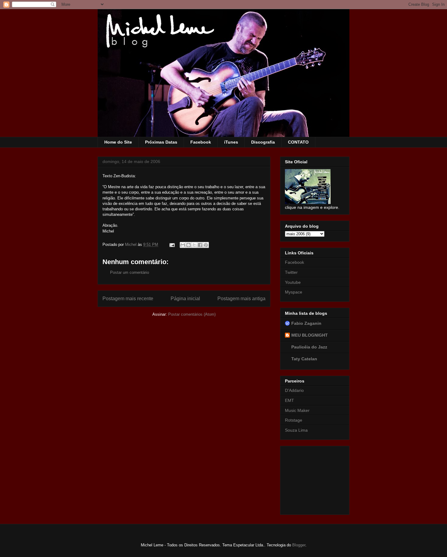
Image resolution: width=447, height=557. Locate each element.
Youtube (293, 282)
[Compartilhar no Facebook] (200, 245)
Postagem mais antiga (241, 298)
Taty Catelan (304, 358)
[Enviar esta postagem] (171, 244)
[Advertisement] (315, 478)
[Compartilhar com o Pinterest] (206, 245)
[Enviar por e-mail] (183, 245)
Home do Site (118, 142)
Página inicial (185, 298)
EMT (289, 400)
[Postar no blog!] (188, 245)
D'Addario (294, 390)
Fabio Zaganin (306, 323)
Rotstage (293, 420)
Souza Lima (296, 430)
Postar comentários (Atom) (192, 314)
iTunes (231, 142)
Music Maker (297, 410)
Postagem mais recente (127, 298)
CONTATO (298, 142)
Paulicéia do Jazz (309, 347)
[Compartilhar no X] (194, 245)
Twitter (291, 272)
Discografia (263, 142)
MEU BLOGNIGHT (309, 335)
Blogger (298, 545)
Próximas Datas (161, 142)
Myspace (293, 292)
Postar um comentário (129, 272)
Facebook (200, 142)
